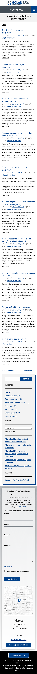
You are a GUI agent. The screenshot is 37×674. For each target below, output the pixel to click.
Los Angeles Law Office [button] (18, 645)
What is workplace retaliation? (14, 339)
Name (6, 513)
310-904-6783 (16, 10)
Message (7, 546)
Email (7, 535)
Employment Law (8, 38)
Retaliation (7, 344)
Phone (6, 524)
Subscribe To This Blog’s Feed (17, 480)
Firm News (9, 406)
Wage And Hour (11, 416)
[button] (33, 9)
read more (5, 58)
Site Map (16, 665)
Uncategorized (11, 413)
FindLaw (18, 671)
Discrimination (13, 72)
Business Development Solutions (18, 668)
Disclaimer (8, 567)
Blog (6, 392)
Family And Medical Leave (15, 403)
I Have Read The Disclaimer (18, 571)
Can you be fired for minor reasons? (16, 307)
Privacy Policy (27, 665)
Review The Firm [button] (18, 655)
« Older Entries (8, 371)
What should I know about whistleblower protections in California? (16, 453)
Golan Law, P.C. (18, 35)
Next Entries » (29, 371)
